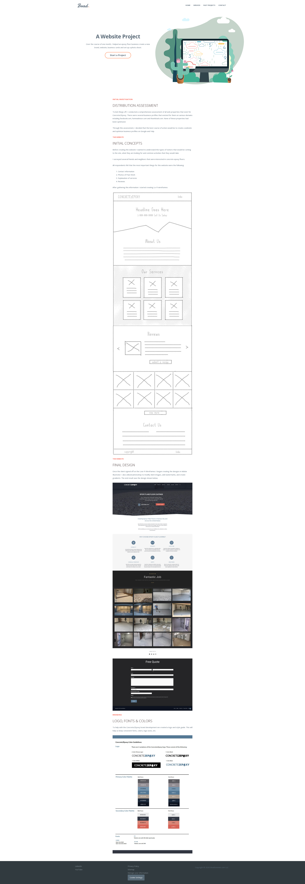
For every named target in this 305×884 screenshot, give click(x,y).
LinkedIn (78, 866)
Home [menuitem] (188, 5)
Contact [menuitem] (222, 5)
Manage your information (138, 873)
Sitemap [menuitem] (131, 869)
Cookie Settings (136, 877)
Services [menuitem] (196, 5)
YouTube (78, 869)
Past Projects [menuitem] (209, 5)
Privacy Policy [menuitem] (133, 866)
